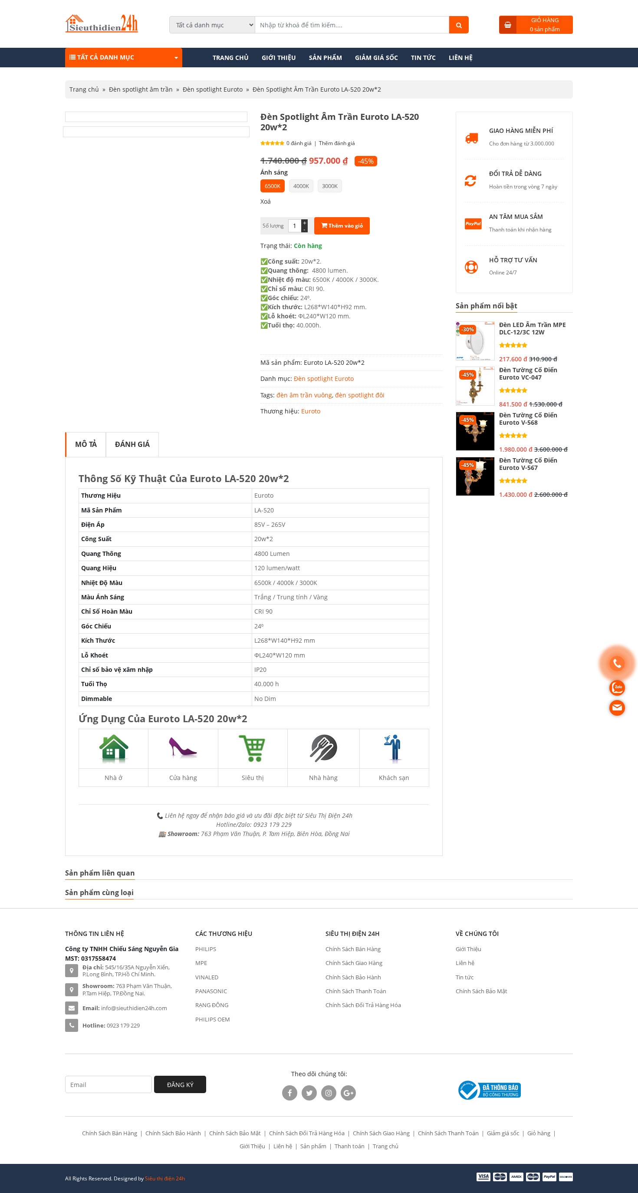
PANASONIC (211, 991)
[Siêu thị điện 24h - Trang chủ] (101, 30)
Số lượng (273, 225)
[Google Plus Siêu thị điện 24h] (348, 1092)
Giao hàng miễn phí (521, 131)
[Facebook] (289, 1092)
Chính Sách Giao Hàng (354, 963)
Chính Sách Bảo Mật (481, 991)
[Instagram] (328, 1092)
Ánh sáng (274, 172)
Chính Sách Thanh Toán (356, 991)
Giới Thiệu (279, 57)
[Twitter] (309, 1092)
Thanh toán (350, 1146)
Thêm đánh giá (337, 143)
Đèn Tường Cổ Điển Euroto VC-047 (528, 374)
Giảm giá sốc (376, 57)
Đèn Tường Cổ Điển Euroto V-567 (528, 464)
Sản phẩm (325, 57)
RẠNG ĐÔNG (211, 1005)
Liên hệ (461, 57)
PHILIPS (205, 949)
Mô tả (86, 444)
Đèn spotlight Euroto (213, 89)
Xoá (265, 201)
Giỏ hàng (538, 1133)
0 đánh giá (299, 143)
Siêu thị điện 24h (165, 1178)
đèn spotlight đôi (360, 395)
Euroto (310, 411)
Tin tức (423, 57)
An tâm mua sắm (516, 217)
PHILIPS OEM (212, 1019)
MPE (201, 963)
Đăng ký (180, 1085)
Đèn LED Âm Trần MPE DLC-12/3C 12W (532, 328)
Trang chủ (231, 57)
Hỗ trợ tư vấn (513, 260)
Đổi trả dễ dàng (515, 174)
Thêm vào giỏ (345, 225)
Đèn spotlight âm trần (141, 89)
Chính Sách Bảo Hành (353, 977)
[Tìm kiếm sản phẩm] (459, 24)
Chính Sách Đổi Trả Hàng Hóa (363, 1005)
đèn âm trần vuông (304, 395)
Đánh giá (132, 444)
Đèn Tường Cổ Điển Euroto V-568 (528, 419)
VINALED (206, 977)
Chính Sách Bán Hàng (353, 949)
